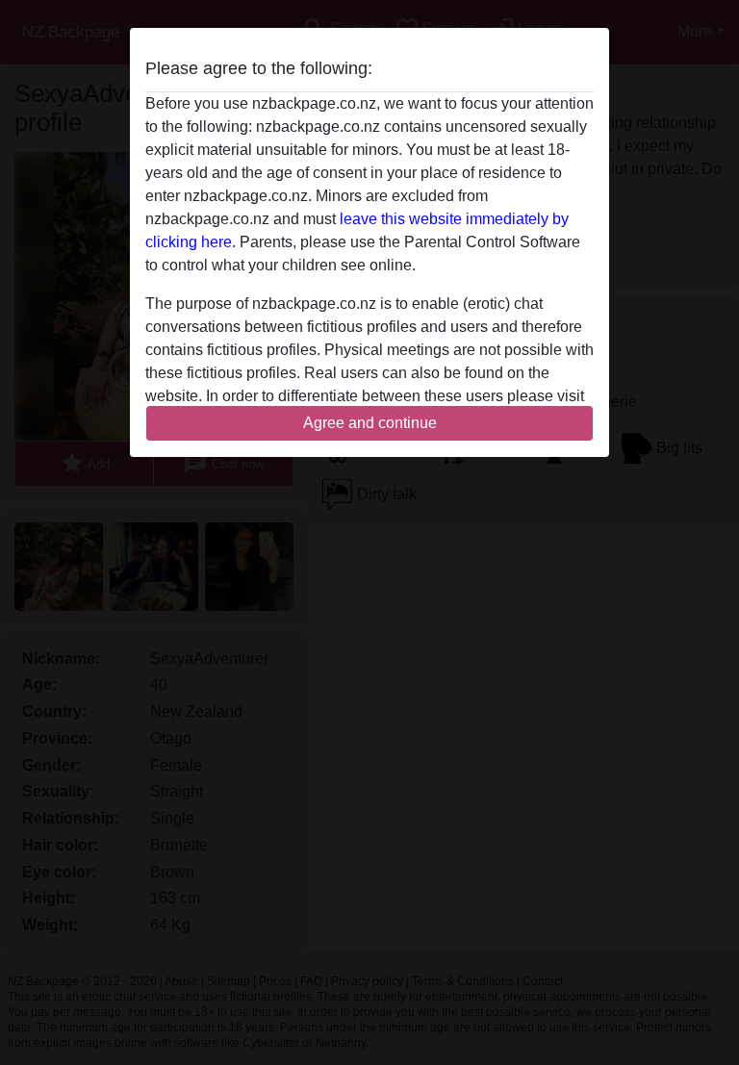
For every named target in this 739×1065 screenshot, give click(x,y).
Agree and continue (370, 423)
